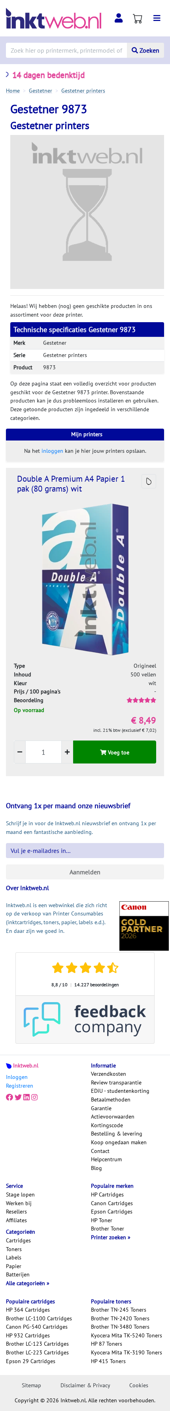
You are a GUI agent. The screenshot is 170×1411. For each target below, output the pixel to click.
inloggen (52, 450)
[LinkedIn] (26, 1097)
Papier (13, 1266)
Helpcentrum (106, 1159)
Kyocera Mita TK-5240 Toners (126, 1335)
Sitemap (31, 1385)
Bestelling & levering (116, 1133)
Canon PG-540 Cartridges (37, 1326)
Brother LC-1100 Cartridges (39, 1318)
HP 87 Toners (106, 1343)
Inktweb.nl (25, 1065)
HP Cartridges (107, 1194)
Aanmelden (85, 872)
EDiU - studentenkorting (120, 1090)
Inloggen (17, 1077)
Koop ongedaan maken (119, 1142)
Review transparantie (116, 1082)
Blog (96, 1168)
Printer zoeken (109, 1237)
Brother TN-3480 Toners (120, 1326)
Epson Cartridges (111, 1211)
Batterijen (18, 1274)
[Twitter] (18, 1097)
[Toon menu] (157, 18)
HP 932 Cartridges (28, 1335)
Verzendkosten (108, 1073)
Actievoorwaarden (112, 1116)
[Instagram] (34, 1097)
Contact (100, 1151)
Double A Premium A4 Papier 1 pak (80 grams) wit (71, 483)
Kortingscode (107, 1125)
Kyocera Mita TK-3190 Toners (126, 1352)
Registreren (19, 1085)
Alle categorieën (26, 1283)
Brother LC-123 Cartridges (37, 1343)
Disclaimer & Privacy (85, 1385)
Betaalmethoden (110, 1099)
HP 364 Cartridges (28, 1309)
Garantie (101, 1108)
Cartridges (18, 1240)
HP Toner (101, 1220)
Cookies (138, 1385)
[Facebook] (9, 1097)
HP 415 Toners (108, 1361)
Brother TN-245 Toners (118, 1309)
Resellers (16, 1211)
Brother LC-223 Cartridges (37, 1352)
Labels (13, 1257)
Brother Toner (107, 1228)
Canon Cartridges (112, 1203)
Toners (14, 1249)
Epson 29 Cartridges (30, 1361)
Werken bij (19, 1203)
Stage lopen (20, 1194)
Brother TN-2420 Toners (120, 1318)
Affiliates (16, 1220)
